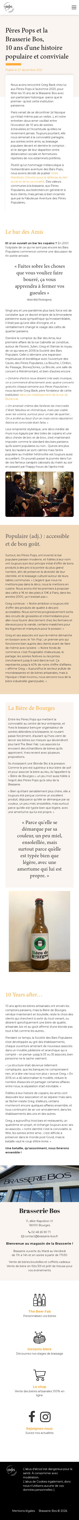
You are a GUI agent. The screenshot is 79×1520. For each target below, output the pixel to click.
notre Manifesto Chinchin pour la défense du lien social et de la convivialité (39, 177)
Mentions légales (23, 1511)
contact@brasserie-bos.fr (41, 1236)
